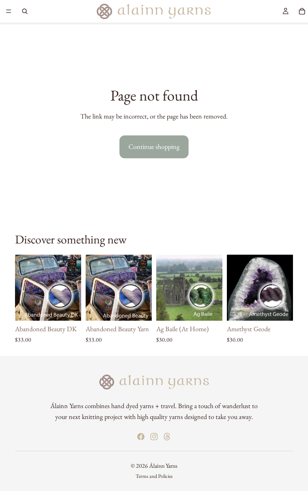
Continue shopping (154, 146)
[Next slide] (73, 287)
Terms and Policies (154, 476)
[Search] (25, 11)
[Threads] (167, 436)
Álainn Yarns (163, 466)
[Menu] (8, 11)
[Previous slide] (23, 287)
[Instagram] (154, 436)
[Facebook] (140, 436)
